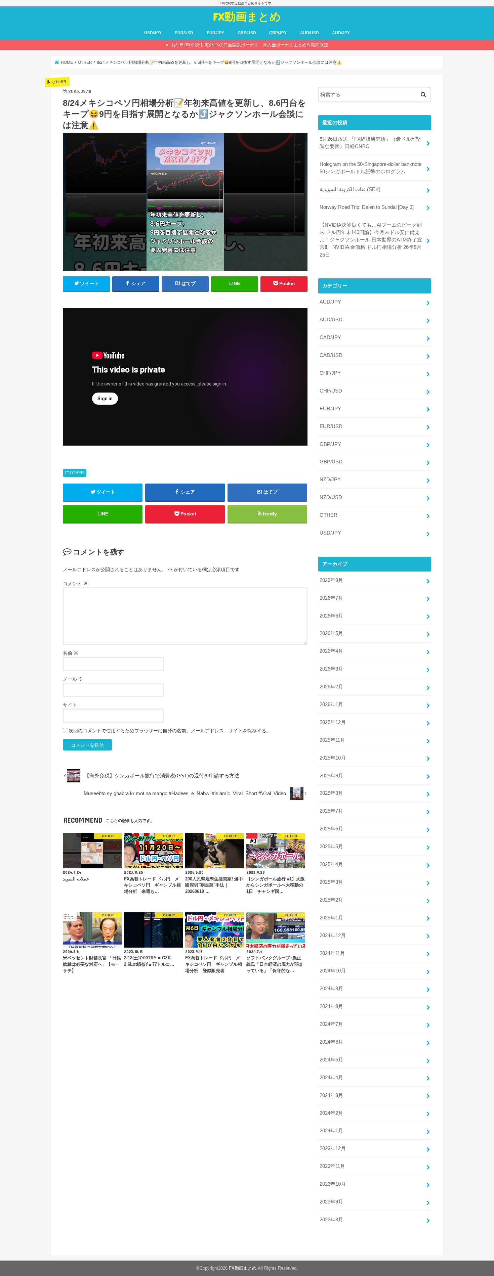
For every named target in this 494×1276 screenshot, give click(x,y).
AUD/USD (309, 33)
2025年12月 (333, 722)
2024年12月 (333, 935)
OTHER (77, 472)
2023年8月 (331, 1219)
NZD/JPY (330, 479)
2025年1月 (331, 917)
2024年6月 (331, 1042)
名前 (70, 653)
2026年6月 (331, 616)
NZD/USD (331, 497)
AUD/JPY (341, 33)
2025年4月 (331, 864)
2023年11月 (332, 1166)
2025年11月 (332, 740)
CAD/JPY (330, 337)
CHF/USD (331, 391)
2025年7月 (331, 811)
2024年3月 (331, 1095)
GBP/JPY (278, 33)
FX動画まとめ (247, 16)
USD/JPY (153, 33)
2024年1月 (331, 1130)
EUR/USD (184, 33)
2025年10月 (333, 758)
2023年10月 (333, 1184)
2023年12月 (333, 1148)
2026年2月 (331, 686)
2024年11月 (332, 953)
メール (73, 679)
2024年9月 (331, 988)
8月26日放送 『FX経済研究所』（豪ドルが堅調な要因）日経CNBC (370, 142)
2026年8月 (331, 580)
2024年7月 (331, 1024)
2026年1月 (331, 704)
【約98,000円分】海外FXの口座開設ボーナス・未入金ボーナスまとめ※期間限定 (249, 44)
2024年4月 (331, 1077)
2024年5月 (331, 1059)
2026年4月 (331, 651)
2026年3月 (331, 669)
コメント (75, 583)
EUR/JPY (215, 33)
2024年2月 (331, 1113)
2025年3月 (331, 882)
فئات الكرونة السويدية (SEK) (350, 189)
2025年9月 (331, 775)
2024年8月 (331, 1006)
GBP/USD (247, 33)
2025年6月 (331, 828)
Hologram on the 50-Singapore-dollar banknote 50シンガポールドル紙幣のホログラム (370, 168)
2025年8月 (331, 793)
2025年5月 (331, 846)
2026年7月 (331, 598)
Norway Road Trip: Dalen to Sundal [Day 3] (367, 207)
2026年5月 (331, 633)
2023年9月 (331, 1201)
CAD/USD (331, 355)
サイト (70, 705)
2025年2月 (331, 900)
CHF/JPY (330, 373)
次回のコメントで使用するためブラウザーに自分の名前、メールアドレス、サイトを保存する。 (170, 730)
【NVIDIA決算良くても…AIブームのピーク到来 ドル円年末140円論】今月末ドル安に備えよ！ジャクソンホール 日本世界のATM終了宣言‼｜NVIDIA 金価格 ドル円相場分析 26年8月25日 (371, 240)
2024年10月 (333, 970)
